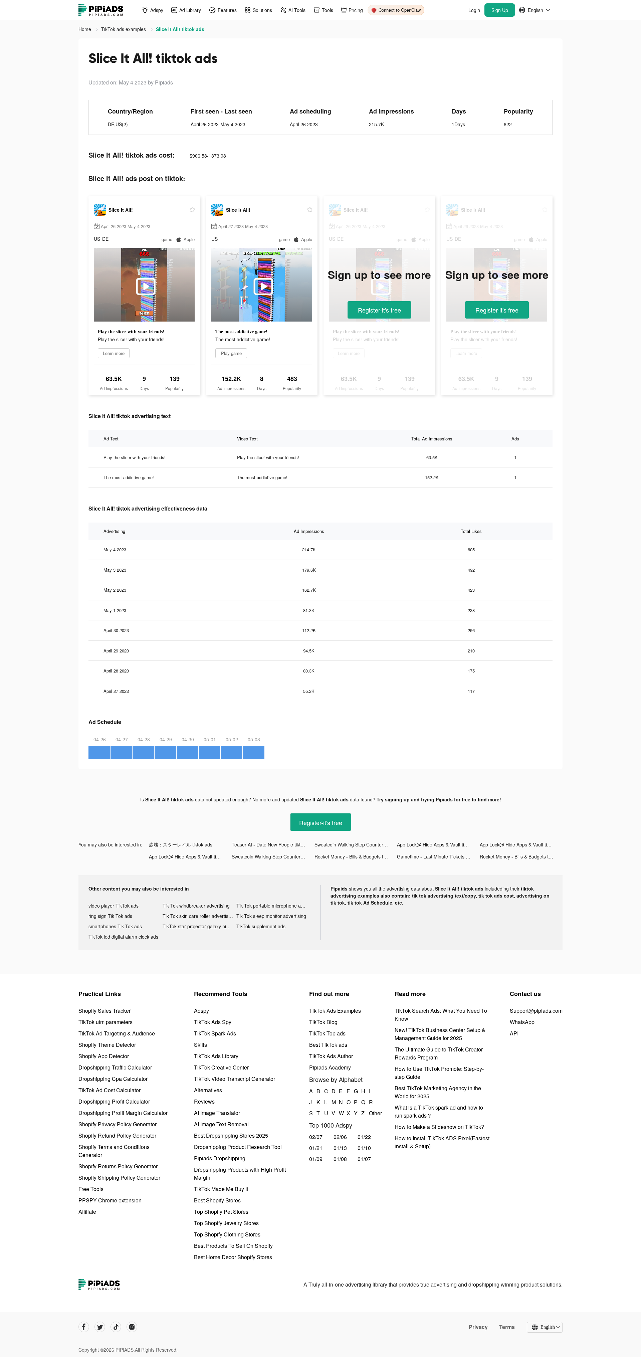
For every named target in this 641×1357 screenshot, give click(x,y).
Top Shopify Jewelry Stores (226, 1223)
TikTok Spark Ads (215, 1033)
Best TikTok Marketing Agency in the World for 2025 (438, 1092)
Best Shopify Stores (217, 1200)
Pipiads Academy (330, 1067)
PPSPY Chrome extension (110, 1200)
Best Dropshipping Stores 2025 (231, 1135)
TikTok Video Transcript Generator (234, 1079)
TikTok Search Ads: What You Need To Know (441, 1014)
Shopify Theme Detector (107, 1044)
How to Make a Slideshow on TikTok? (439, 1127)
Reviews (204, 1101)
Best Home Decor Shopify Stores (233, 1257)
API (514, 1033)
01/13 (340, 1148)
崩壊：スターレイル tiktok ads (180, 844)
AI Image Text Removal (221, 1124)
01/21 (316, 1148)
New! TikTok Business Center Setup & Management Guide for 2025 (440, 1034)
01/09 (316, 1159)
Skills (200, 1044)
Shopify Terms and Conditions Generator (114, 1151)
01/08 (340, 1159)
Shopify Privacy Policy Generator (117, 1124)
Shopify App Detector (103, 1056)
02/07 (316, 1137)
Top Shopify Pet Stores (221, 1211)
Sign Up (499, 10)
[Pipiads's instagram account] (132, 1327)
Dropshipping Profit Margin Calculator (123, 1113)
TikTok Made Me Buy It (221, 1189)
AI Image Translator (217, 1113)
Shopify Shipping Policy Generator (119, 1177)
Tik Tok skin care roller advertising (199, 916)
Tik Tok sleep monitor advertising (271, 916)
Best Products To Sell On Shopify (233, 1245)
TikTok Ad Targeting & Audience (116, 1033)
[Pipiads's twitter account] (99, 1327)
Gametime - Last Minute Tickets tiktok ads (438, 856)
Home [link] (85, 29)
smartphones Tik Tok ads (115, 926)
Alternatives (208, 1090)
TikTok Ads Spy (212, 1022)
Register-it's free (379, 310)
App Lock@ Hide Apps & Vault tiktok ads (438, 844)
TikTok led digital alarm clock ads (123, 936)
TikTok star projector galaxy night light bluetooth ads (200, 926)
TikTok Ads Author (331, 1056)
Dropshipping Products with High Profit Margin (240, 1173)
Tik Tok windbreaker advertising (196, 905)
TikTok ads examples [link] (124, 29)
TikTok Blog (323, 1022)
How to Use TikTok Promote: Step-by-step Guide (439, 1073)
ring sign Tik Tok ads (110, 916)
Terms (507, 1327)
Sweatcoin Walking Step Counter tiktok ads (355, 844)
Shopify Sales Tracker (104, 1010)
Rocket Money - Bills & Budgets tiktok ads (355, 856)
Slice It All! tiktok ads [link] (180, 29)
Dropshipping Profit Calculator (114, 1101)
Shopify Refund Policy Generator (117, 1135)
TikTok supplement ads (260, 926)
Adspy (201, 1010)
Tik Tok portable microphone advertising (273, 905)
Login (474, 10)
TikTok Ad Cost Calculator (109, 1090)
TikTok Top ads (327, 1033)
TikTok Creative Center (221, 1067)
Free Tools (90, 1189)
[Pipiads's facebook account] (83, 1327)
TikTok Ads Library (216, 1056)
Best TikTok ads (328, 1044)
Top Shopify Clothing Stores (227, 1234)
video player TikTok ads (113, 905)
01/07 (364, 1159)
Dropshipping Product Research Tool (238, 1147)
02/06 (340, 1137)
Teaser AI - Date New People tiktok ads (273, 844)
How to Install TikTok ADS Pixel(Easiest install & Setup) (442, 1142)
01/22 (364, 1137)
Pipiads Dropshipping (219, 1158)
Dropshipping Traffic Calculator (115, 1067)
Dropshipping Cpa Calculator (113, 1079)
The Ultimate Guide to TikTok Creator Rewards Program (439, 1053)
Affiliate (87, 1211)
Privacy (478, 1327)
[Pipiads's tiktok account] (116, 1327)
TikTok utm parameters (105, 1022)
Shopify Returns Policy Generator (118, 1166)
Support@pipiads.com (536, 1010)
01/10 (364, 1148)
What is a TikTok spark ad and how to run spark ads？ (439, 1111)
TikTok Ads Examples (335, 1010)
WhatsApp (522, 1022)
